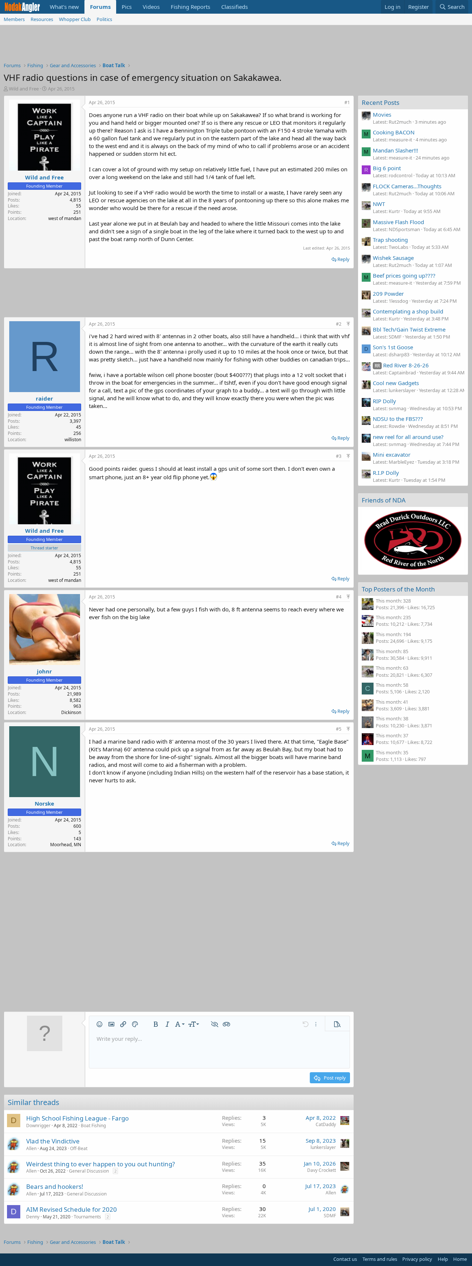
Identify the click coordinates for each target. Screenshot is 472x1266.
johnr (44, 671)
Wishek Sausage (393, 257)
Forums (100, 6)
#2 (338, 324)
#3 (338, 456)
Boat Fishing (93, 1125)
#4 (338, 597)
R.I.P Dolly (386, 472)
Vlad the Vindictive (53, 1141)
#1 (347, 102)
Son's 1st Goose (393, 347)
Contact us (345, 1259)
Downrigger (38, 1125)
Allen (31, 1148)
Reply (343, 259)
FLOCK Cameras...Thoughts (407, 186)
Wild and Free (24, 88)
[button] (99, 1024)
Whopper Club (75, 19)
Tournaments (87, 1217)
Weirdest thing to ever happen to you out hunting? (100, 1164)
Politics (104, 19)
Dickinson (71, 712)
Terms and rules (379, 1259)
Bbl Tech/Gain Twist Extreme (409, 329)
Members (14, 19)
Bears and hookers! (54, 1186)
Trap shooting (390, 239)
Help (443, 1259)
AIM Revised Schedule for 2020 (71, 1209)
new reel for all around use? (408, 436)
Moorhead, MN (65, 844)
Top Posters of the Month (398, 589)
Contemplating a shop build (408, 311)
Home (460, 1259)
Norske (44, 803)
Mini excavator (391, 454)
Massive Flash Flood (398, 222)
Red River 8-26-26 (402, 365)
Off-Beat (78, 1148)
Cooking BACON (393, 132)
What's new (64, 6)
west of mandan (64, 218)
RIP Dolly (384, 401)
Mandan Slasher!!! (395, 150)
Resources (42, 19)
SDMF (330, 1215)
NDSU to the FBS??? (398, 418)
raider (44, 398)
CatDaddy (326, 1124)
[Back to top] (348, 324)
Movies (382, 114)
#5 (338, 729)
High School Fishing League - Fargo (77, 1118)
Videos (151, 6)
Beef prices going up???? (404, 275)
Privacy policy (417, 1259)
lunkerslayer (323, 1147)
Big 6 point (387, 168)
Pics (127, 6)
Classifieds (234, 6)
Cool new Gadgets (396, 383)
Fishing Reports (190, 6)
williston (73, 439)
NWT (379, 203)
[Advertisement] (236, 45)
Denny (32, 1217)
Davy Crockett (321, 1170)
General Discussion (89, 1171)
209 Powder (388, 293)
